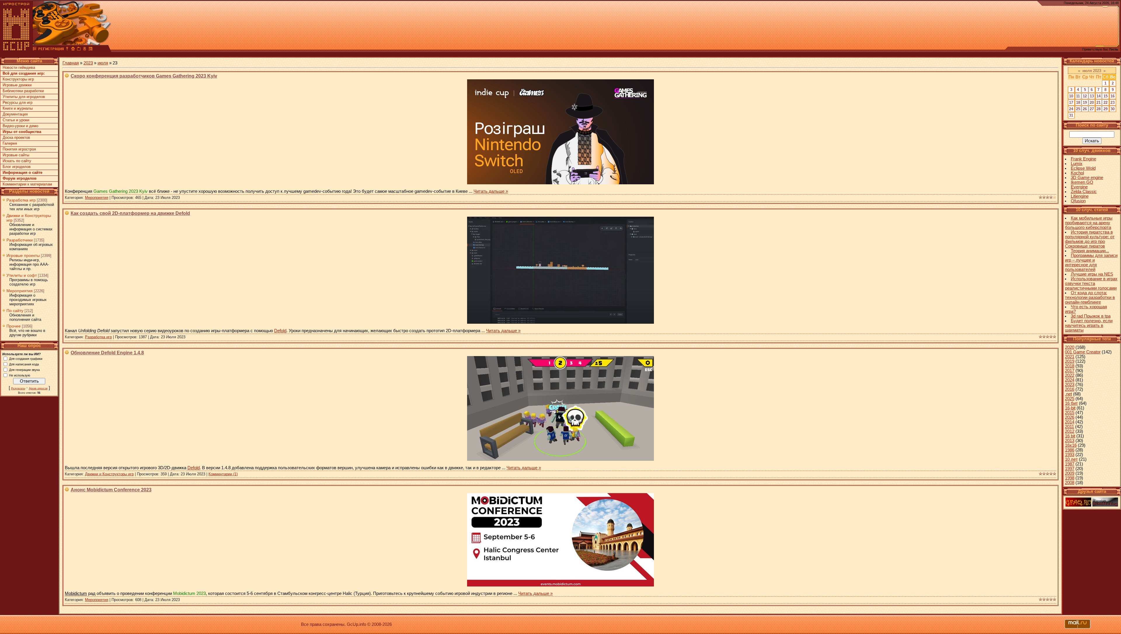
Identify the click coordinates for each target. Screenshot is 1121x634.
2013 (1069, 440)
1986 (1069, 450)
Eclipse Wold (1083, 168)
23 (1112, 102)
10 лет (1071, 459)
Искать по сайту (17, 161)
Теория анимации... (1090, 250)
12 (1085, 96)
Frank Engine (1083, 159)
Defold (280, 330)
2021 (1069, 356)
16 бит (1071, 403)
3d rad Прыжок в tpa (1090, 316)
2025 (1069, 398)
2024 (1069, 380)
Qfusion (1078, 201)
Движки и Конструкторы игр (109, 474)
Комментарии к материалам (27, 184)
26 (1085, 109)
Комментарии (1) (223, 474)
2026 (1069, 417)
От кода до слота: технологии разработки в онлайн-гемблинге (1090, 297)
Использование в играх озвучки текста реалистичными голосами (1091, 283)
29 (1105, 109)
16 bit (1070, 436)
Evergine (1079, 187)
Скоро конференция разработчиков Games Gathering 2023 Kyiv (144, 75)
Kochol (1077, 173)
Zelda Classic (1084, 191)
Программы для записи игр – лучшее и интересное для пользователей (1091, 262)
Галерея (10, 143)
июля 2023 (1091, 71)
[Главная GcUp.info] (16, 49)
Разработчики (19, 240)
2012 (1069, 431)
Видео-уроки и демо (20, 126)
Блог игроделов (17, 166)
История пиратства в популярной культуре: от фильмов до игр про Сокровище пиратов (1090, 239)
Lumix (1076, 163)
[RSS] (90, 49)
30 (1112, 109)
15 (1105, 96)
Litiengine (1080, 196)
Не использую (19, 375)
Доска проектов (16, 137)
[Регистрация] (51, 49)
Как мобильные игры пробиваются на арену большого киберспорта (1089, 223)
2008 (1069, 482)
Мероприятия (19, 290)
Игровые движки (17, 85)
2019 (1069, 361)
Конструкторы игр (18, 79)
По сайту (14, 310)
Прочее (13, 326)
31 (1071, 115)
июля (103, 63)
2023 (88, 63)
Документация (15, 114)
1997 (1069, 468)
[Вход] (67, 49)
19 (1085, 102)
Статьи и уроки (16, 120)
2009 (1069, 473)
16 (1112, 96)
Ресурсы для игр (17, 102)
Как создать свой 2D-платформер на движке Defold (130, 213)
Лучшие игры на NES (1092, 274)
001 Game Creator (1083, 352)
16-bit (1070, 408)
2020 (1069, 347)
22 (1105, 102)
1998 (1069, 478)
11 (1078, 96)
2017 (1069, 370)
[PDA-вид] (85, 49)
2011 (1069, 426)
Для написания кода (24, 364)
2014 (1069, 422)
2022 (1069, 375)
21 (1098, 102)
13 (1092, 96)
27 (1092, 109)
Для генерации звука (24, 369)
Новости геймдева (19, 67)
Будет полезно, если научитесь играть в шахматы (1089, 325)
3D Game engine (1087, 177)
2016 (1069, 389)
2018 (1069, 366)
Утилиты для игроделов (24, 96)
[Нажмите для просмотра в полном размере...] (560, 183)
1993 (1069, 454)
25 (1078, 109)
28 (1098, 109)
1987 (1069, 464)
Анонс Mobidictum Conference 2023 (111, 489)
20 (1092, 102)
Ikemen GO (1082, 182)
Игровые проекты (23, 255)
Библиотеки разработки (23, 91)
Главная (70, 63)
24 (1071, 109)
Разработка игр (21, 200)
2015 (1069, 412)
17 (1071, 102)
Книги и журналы (18, 108)
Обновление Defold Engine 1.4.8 (107, 352)
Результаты (18, 388)
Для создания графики (25, 358)
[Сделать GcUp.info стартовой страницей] (73, 49)
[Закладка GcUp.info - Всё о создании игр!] (79, 49)
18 (1078, 102)
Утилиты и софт (21, 275)
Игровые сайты (16, 155)
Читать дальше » (491, 191)
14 (1098, 96)
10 (1071, 96)
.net (1068, 394)
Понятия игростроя (19, 149)
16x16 (1071, 445)
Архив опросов (38, 388)
